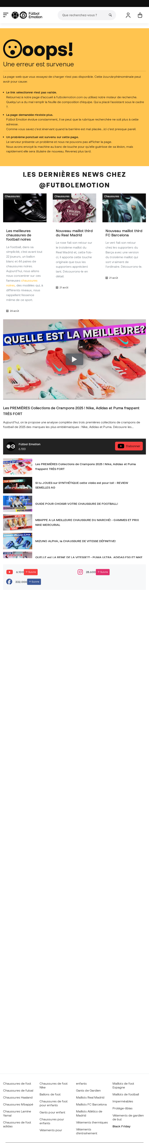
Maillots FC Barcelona (91, 1104)
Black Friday (121, 1126)
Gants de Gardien (88, 1090)
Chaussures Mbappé (18, 1104)
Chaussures (12, 196)
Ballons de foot (50, 1094)
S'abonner (133, 446)
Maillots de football (126, 1094)
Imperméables (123, 1101)
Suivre (32, 571)
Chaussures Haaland (18, 1097)
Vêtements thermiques (92, 1122)
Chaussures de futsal (18, 1090)
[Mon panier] (140, 15)
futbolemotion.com (69, 97)
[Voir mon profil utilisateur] (128, 15)
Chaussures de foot (17, 1083)
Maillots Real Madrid (90, 1097)
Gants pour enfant (52, 1112)
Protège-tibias (123, 1108)
